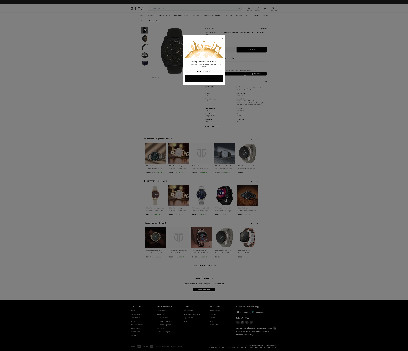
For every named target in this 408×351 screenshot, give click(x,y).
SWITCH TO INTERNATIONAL (204, 78)
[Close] (204, 37)
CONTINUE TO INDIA (204, 72)
